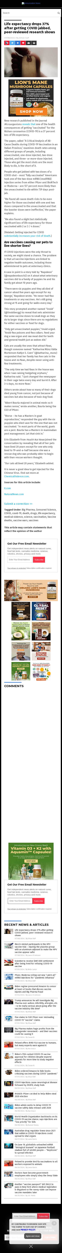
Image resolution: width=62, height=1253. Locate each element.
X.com (7, 488)
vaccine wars (20, 520)
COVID (7, 513)
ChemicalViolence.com (16, 476)
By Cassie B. (30, 1037)
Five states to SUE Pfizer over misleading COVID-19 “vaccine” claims (34, 1018)
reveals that (28, 124)
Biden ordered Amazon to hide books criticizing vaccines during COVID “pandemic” (36, 1072)
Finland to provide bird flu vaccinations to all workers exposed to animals (36, 1163)
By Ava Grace (31, 1049)
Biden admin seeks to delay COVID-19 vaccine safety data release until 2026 (33, 1106)
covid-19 (16, 513)
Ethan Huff (24, 38)
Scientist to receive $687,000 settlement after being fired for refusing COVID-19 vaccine (34, 964)
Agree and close (33, 1236)
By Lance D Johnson (33, 955)
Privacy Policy (28, 1230)
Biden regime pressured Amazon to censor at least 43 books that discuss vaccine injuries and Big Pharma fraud (35, 989)
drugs (33, 513)
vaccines (33, 520)
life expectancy (46, 513)
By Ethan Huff (31, 939)
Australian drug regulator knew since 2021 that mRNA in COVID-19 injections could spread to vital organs (35, 1133)
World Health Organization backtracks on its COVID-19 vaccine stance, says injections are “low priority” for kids (36, 1119)
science (28, 516)
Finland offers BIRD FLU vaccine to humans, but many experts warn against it (35, 1044)
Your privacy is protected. (16, 568)
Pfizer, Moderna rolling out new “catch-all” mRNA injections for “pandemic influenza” (35, 976)
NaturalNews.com (14, 494)
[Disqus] (31, 727)
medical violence (13, 516)
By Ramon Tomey (32, 1125)
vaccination (40, 516)
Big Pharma (28, 509)
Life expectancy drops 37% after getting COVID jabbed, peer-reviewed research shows (34, 933)
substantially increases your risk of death (27, 235)
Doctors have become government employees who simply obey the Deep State (36, 1174)
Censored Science (46, 509)
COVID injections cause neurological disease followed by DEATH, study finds (36, 1083)
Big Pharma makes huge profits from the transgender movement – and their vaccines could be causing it (36, 1031)
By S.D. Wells (30, 1196)
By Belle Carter (31, 969)
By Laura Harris (31, 1139)
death (26, 513)
